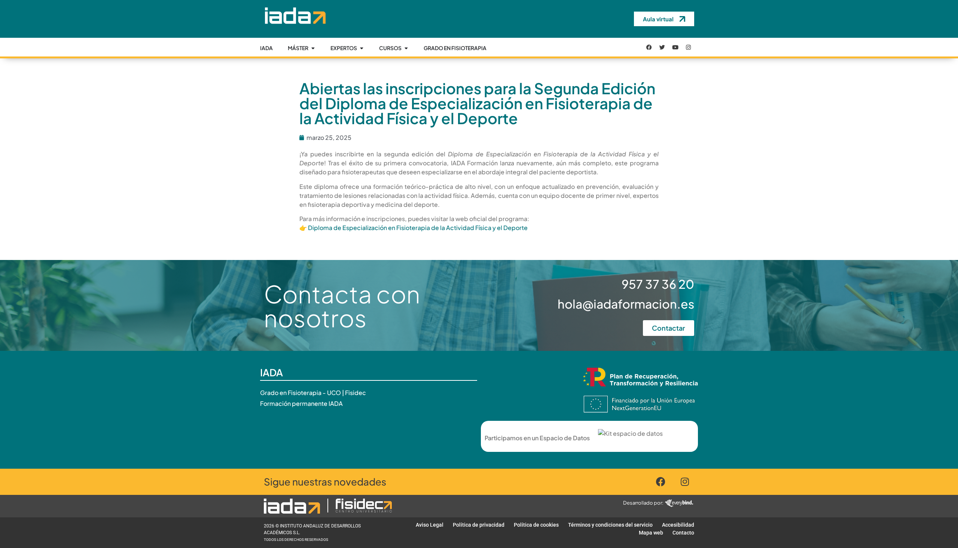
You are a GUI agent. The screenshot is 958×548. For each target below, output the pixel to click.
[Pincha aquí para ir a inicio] (295, 29)
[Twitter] (662, 47)
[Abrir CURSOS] (406, 48)
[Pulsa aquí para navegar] (292, 506)
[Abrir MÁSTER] (312, 48)
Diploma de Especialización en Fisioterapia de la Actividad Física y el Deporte (418, 228)
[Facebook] (649, 47)
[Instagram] (688, 47)
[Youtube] (675, 47)
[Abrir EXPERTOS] (361, 48)
